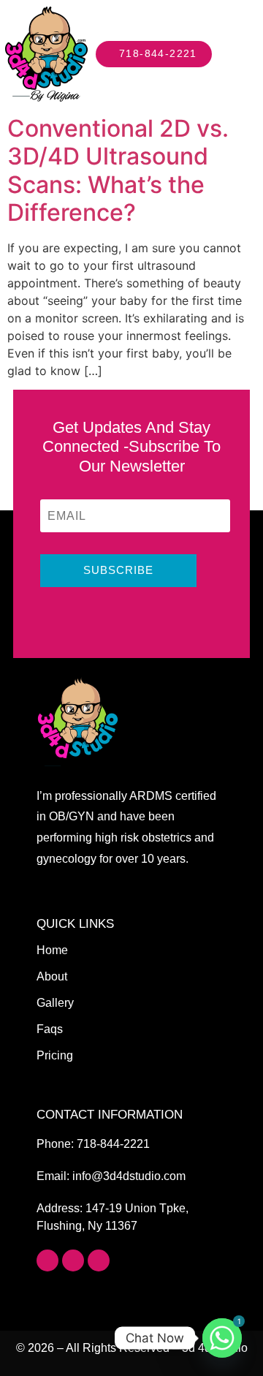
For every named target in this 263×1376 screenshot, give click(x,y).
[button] (243, 54)
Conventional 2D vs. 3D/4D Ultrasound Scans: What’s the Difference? (118, 170)
